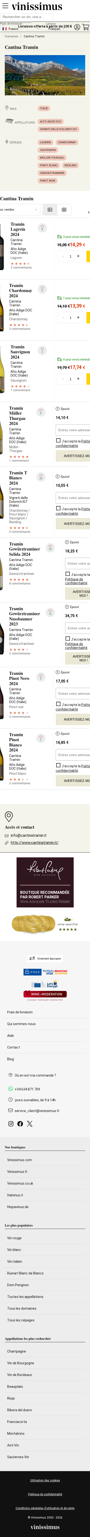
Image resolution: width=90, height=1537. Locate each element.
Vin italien (14, 1261)
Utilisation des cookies (45, 1480)
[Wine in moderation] (45, 996)
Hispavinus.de (18, 1207)
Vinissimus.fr (17, 1172)
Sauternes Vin (18, 1457)
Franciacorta (17, 1422)
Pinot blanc (48, 165)
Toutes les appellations (25, 1297)
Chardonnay (67, 142)
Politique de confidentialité (45, 1494)
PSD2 (35, 972)
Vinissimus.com (19, 1160)
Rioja (11, 1398)
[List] (50, 209)
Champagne (16, 1351)
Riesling (70, 165)
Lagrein (45, 142)
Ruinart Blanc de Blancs (25, 1273)
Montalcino (15, 1433)
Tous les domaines (21, 1308)
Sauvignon (48, 150)
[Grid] (64, 209)
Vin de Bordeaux (19, 1375)
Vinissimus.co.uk (20, 1183)
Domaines (11, 36)
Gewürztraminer (52, 173)
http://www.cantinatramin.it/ (35, 842)
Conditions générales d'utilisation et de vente (45, 1508)
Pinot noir (47, 180)
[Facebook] (21, 1125)
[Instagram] (11, 1125)
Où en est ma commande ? (35, 1075)
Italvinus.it (15, 1195)
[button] (77, 27)
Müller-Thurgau (52, 157)
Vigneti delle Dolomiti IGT (58, 129)
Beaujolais (15, 1386)
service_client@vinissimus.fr (37, 1111)
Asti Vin (13, 1445)
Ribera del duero (19, 1410)
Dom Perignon (18, 1285)
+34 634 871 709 (27, 1089)
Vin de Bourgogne (20, 1363)
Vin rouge (14, 1238)
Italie (44, 108)
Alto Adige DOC (50, 121)
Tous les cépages (21, 1320)
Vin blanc (14, 1250)
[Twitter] (30, 1125)
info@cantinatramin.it (29, 835)
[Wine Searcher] (45, 924)
